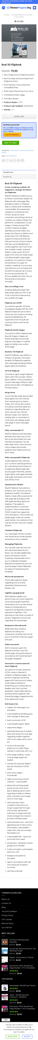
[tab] (19, 172)
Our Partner (7, 928)
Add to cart (10, 143)
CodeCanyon (14, 150)
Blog (4, 907)
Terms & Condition (9, 911)
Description (8, 172)
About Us (6, 899)
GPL (13, 110)
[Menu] (3, 7)
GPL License (7, 919)
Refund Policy (8, 923)
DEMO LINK (19, 116)
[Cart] (34, 7)
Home (7, 15)
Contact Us (6, 903)
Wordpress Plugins (22, 15)
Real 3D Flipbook (10, 156)
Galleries (19, 17)
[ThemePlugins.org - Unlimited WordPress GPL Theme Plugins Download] (19, 7)
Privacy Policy (7, 915)
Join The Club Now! (12, 134)
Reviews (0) (7, 177)
